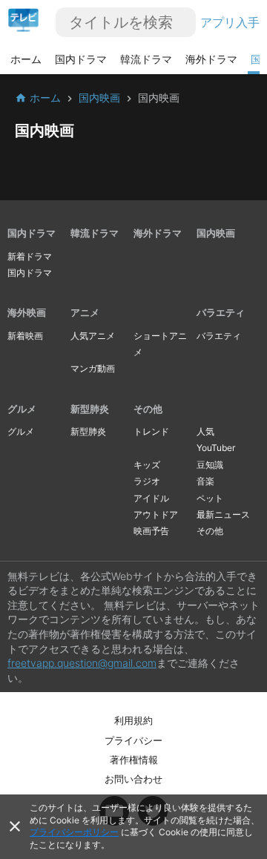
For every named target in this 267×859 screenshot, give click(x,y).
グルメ (21, 409)
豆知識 (210, 464)
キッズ (147, 464)
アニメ (84, 312)
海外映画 (26, 312)
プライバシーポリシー (74, 831)
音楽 (205, 481)
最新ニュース (223, 514)
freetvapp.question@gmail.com (81, 662)
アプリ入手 (230, 22)
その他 (148, 409)
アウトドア (156, 514)
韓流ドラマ (146, 59)
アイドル (151, 498)
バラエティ (221, 312)
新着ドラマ (29, 256)
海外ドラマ (211, 59)
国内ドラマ (81, 59)
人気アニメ (92, 335)
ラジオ (147, 481)
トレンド (151, 431)
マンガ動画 (92, 368)
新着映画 (25, 335)
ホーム (26, 59)
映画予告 (151, 530)
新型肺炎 (89, 409)
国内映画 (216, 233)
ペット (210, 498)
